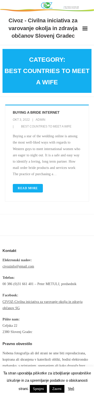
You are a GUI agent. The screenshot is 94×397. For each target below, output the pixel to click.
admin (40, 119)
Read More (28, 188)
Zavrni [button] (56, 389)
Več (71, 388)
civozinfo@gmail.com (18, 266)
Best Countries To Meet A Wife (46, 126)
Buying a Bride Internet (36, 112)
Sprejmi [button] (38, 389)
